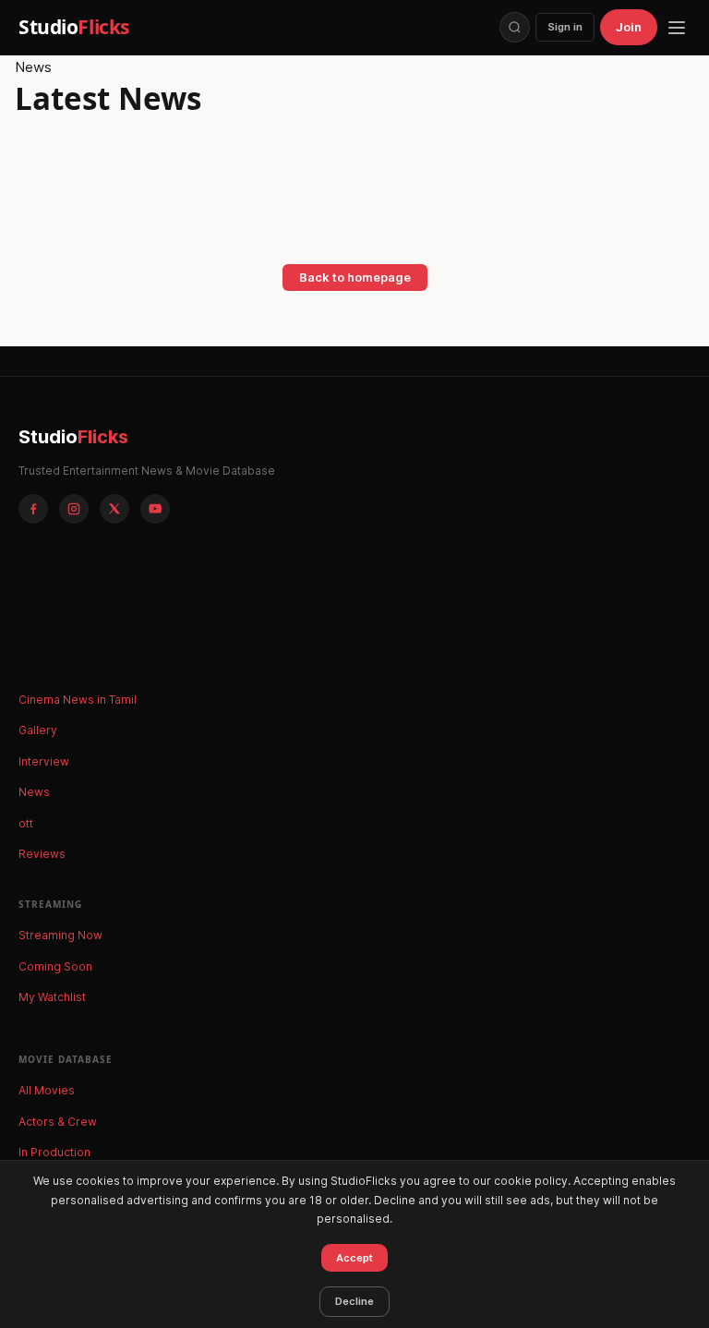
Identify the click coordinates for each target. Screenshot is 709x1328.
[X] (114, 509)
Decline (354, 1301)
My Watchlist (52, 997)
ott (25, 823)
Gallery (37, 730)
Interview (43, 761)
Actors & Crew (57, 1122)
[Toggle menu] (677, 28)
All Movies (46, 1090)
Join (629, 26)
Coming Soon (55, 966)
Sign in (565, 26)
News (34, 792)
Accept (354, 1257)
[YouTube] (155, 509)
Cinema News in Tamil (77, 699)
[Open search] (514, 27)
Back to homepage (355, 277)
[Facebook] (33, 509)
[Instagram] (74, 509)
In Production (54, 1152)
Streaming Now (60, 935)
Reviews (42, 854)
